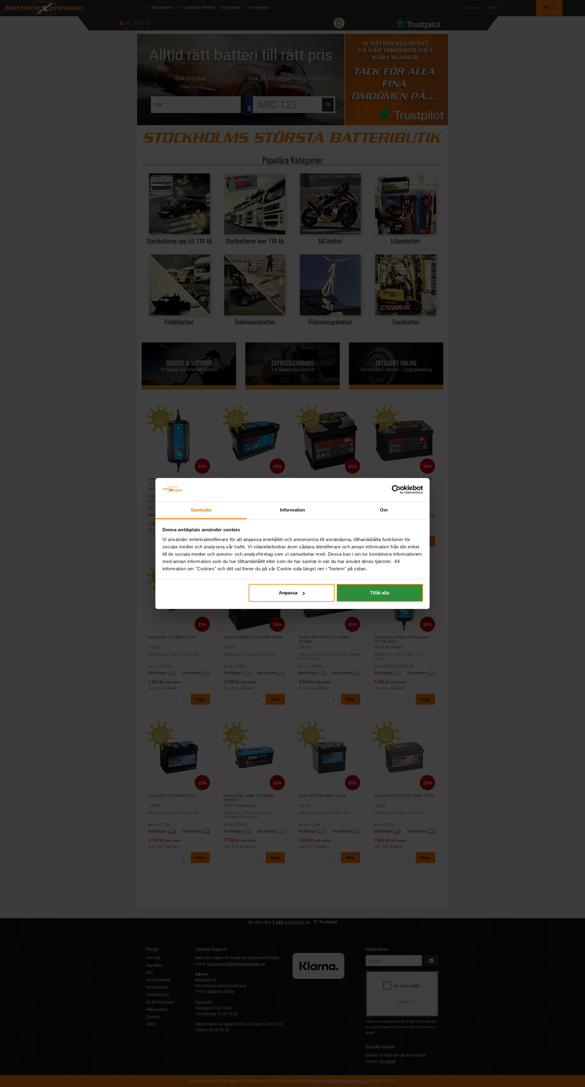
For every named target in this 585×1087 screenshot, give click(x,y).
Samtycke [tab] (201, 509)
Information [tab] (292, 509)
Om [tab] (384, 509)
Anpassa (288, 592)
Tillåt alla (379, 592)
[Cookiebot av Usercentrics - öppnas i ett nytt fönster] (396, 489)
